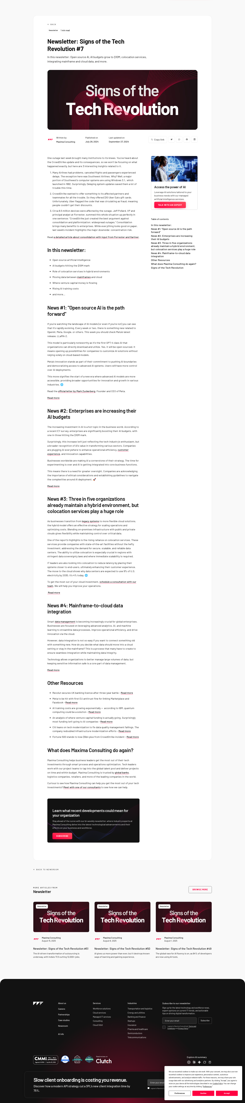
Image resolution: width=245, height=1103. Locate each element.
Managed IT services (102, 1017)
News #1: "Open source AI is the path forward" (171, 230)
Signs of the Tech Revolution (167, 267)
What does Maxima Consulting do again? (173, 263)
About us (62, 1003)
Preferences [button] (207, 1087)
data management (65, 621)
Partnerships (64, 1014)
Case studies (64, 1020)
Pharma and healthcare (138, 1029)
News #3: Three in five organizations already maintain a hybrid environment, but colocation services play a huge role (173, 246)
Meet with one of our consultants (82, 787)
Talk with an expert (170, 205)
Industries (132, 1003)
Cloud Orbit (98, 1025)
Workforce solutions (102, 1008)
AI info (61, 1034)
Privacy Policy (183, 1028)
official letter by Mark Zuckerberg (76, 391)
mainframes (84, 277)
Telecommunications (137, 1037)
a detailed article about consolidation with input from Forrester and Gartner (96, 237)
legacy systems (90, 521)
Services (97, 1003)
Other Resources (160, 260)
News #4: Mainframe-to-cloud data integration (170, 254)
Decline (203, 1093)
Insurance (132, 1025)
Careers (61, 1009)
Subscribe (62, 836)
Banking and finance (137, 1017)
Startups (131, 1021)
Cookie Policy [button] (218, 1084)
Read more (53, 397)
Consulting (98, 1021)
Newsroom (63, 1026)
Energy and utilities (136, 1013)
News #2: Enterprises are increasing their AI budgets (171, 237)
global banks (122, 772)
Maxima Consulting (51, 937)
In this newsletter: (161, 225)
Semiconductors (135, 1033)
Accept (227, 1093)
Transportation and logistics (140, 1008)
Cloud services (99, 1013)
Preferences (180, 1093)
